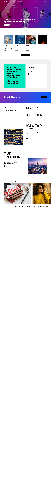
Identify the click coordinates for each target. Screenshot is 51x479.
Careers (39, 1)
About (36, 1)
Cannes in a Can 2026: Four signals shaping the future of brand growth (8, 48)
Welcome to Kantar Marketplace (42, 47)
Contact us (42, 1)
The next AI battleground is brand (19, 47)
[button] (46, 202)
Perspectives (14, 1)
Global (45, 1)
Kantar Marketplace (19, 1)
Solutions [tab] (9, 1)
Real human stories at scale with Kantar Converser (30, 48)
